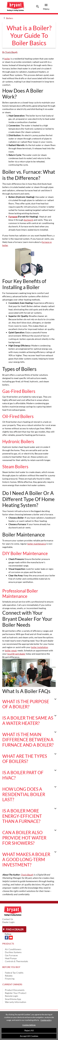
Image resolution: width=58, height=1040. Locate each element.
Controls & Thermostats (16, 961)
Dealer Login (8, 922)
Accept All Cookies (29, 1036)
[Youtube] (11, 937)
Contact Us (7, 919)
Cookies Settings (29, 1025)
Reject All (29, 1030)
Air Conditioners (13, 949)
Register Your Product (15, 993)
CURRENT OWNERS (12, 984)
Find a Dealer (14, 929)
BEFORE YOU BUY (11, 967)
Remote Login (11, 996)
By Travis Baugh (9, 52)
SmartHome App (13, 999)
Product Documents (14, 990)
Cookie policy (46, 1020)
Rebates (9, 975)
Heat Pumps (11, 958)
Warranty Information (15, 1002)
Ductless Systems (13, 952)
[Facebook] (7, 937)
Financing (9, 978)
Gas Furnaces (11, 955)
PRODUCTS (8, 943)
